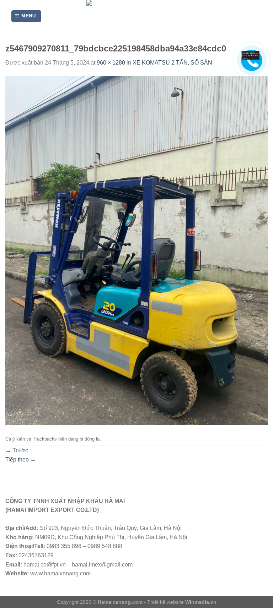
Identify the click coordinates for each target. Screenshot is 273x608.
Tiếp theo (20, 460)
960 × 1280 (111, 63)
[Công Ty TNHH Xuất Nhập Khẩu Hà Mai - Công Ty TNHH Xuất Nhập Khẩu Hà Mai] (136, 16)
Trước (16, 450)
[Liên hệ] (252, 55)
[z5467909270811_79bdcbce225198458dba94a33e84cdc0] (136, 250)
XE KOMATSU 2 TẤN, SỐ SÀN (172, 63)
